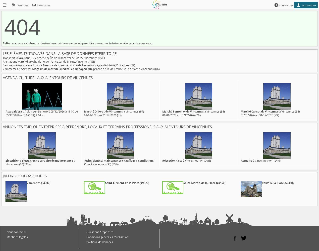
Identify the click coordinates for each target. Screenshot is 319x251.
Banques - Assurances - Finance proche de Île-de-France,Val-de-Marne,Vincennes (66, 65)
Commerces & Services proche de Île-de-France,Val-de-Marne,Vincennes (78, 69)
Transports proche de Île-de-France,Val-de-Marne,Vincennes (50, 58)
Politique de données (99, 242)
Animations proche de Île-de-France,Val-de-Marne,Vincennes (46, 61)
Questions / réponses (99, 232)
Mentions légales (17, 237)
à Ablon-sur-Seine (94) (28, 111)
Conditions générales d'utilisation (107, 237)
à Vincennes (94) (114, 111)
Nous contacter (16, 232)
